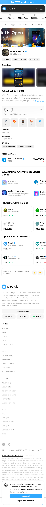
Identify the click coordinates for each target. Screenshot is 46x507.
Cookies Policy (8, 364)
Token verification (9, 391)
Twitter (4, 434)
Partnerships (7, 399)
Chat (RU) (5, 426)
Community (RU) (8, 430)
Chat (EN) (5, 418)
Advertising (6, 383)
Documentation (8, 387)
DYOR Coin (6, 340)
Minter (4, 332)
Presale (5, 328)
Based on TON (36, 450)
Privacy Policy (7, 356)
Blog (3, 414)
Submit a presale (8, 403)
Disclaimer (6, 368)
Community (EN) (8, 422)
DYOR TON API (8, 345)
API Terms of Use (8, 372)
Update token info (9, 395)
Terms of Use (7, 360)
